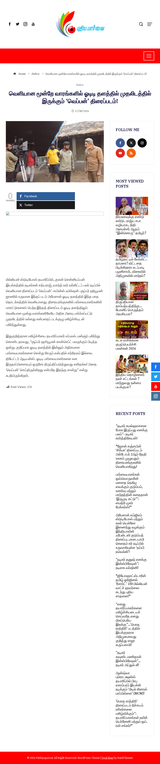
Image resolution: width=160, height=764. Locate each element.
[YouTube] (120, 153)
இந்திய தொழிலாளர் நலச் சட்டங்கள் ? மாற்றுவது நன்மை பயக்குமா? (130, 381)
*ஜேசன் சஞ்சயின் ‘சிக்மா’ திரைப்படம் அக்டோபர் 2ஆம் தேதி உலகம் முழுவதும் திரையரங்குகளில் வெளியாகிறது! (131, 456)
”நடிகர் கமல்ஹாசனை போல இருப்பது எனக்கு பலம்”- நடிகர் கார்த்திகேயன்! (132, 432)
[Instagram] (142, 143)
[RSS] (131, 153)
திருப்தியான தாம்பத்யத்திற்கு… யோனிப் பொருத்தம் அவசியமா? (129, 308)
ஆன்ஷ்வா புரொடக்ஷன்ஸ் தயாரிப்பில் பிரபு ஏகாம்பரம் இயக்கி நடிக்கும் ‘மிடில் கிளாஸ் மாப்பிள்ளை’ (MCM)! (131, 683)
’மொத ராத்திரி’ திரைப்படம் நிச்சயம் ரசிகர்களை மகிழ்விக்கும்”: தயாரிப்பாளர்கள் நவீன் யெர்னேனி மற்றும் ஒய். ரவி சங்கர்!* (132, 713)
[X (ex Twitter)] (131, 143)
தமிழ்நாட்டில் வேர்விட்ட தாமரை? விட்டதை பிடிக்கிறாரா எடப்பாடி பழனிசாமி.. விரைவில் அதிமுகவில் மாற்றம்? (132, 267)
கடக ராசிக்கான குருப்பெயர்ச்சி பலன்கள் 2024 (127, 344)
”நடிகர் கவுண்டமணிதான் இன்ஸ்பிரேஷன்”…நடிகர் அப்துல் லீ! (128, 659)
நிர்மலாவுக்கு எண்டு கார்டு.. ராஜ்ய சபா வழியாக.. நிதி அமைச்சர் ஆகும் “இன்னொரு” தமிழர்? (131, 225)
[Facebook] (120, 143)
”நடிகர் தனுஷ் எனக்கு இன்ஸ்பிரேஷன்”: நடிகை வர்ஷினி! (131, 564)
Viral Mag (107, 758)
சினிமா (80, 85)
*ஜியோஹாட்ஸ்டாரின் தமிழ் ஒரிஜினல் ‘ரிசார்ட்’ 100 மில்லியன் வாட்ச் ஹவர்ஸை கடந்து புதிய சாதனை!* (131, 586)
